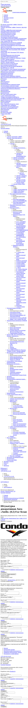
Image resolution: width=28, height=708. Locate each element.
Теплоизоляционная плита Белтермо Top (17, 342)
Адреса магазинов (5, 4)
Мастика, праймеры (10, 105)
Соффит (8, 30)
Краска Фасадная (16, 45)
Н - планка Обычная (21, 269)
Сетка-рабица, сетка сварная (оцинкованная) (12, 70)
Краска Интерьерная (6, 45)
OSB (4, 56)
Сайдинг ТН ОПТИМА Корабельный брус (21, 155)
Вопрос (3, 594)
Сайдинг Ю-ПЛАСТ (18, 159)
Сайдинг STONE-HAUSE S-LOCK (21, 180)
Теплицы (3, 80)
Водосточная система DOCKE (9, 65)
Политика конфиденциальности (12, 651)
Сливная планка (20, 306)
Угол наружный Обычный (20, 289)
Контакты (6, 22)
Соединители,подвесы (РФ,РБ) (13, 39)
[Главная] (6, 120)
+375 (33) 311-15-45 (6, 124)
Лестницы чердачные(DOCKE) (9, 108)
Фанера (10, 56)
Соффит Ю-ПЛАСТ (18, 192)
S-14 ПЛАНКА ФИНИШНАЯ (20, 235)
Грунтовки (14, 99)
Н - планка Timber (21, 270)
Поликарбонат (4, 83)
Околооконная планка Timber (20, 275)
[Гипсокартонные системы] (21, 308)
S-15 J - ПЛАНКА (21, 221)
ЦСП (6, 56)
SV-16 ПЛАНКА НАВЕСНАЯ (20, 223)
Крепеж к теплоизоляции (16, 391)
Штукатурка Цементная (19, 414)
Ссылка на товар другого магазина (10, 612)
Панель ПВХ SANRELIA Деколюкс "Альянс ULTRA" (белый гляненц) (12, 61)
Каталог (6, 16)
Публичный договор (9, 649)
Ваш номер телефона (7, 566)
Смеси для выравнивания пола (18, 426)
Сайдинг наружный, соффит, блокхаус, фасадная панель (14, 137)
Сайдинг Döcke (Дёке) (19, 184)
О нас (5, 20)
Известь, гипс (13, 400)
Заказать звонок (5, 7)
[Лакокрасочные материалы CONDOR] (7, 322)
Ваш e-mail (4, 611)
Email (2, 568)
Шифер (3, 74)
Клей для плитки (17, 419)
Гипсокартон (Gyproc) (16, 313)
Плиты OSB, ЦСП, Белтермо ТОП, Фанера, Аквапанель (16, 335)
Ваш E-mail (4, 600)
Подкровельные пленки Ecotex (18, 77)
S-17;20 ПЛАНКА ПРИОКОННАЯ (21, 226)
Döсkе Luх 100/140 (9, 67)
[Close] (7, 123)
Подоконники (4, 111)
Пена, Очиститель (5, 104)
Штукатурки (12, 98)
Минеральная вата (12, 87)
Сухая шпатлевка (17, 405)
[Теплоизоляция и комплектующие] (25, 379)
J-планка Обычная (21, 262)
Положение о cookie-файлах (11, 653)
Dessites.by (13, 671)
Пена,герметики (5, 102)
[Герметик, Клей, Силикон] (24, 443)
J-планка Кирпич (20, 265)
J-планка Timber (20, 263)
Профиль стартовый (21, 260)
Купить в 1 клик (5, 575)
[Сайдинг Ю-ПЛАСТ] (24, 159)
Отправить (3, 572)
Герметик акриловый (18, 447)
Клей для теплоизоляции (19, 423)
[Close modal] (11, 563)
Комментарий (4, 617)
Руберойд (7, 76)
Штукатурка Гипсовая (19, 412)
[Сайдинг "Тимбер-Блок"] (20, 167)
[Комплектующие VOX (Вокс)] (17, 216)
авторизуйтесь (11, 580)
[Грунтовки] (16, 428)
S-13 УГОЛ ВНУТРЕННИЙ (20, 240)
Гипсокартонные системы (7, 35)
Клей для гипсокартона (19, 425)
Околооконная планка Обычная (20, 272)
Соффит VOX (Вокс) (18, 191)
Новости (6, 19)
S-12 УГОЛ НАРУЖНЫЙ (20, 243)
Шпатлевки (6, 98)
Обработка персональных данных (13, 652)
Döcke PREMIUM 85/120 (16, 358)
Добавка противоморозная (8, 97)
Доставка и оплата (9, 17)
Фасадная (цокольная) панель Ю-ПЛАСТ (19, 202)
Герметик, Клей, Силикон (17, 443)
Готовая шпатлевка (18, 407)
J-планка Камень (20, 266)
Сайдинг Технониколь (19, 147)
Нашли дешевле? (11, 574)
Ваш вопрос (4, 702)
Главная (6, 15)
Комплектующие (11, 33)
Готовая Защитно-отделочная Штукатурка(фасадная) (17, 331)
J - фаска (18, 267)
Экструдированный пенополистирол (15, 388)
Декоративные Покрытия (19, 48)
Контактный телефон (7, 597)
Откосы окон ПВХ (5, 113)
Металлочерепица (5, 77)
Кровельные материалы (7, 73)
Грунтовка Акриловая (19, 432)
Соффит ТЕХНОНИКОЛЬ (20, 189)
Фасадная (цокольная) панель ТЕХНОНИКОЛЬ (20, 200)
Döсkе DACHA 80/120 (6, 66)
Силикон (15, 453)
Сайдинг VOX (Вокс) (19, 157)
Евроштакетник (5, 92)
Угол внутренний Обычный (21, 278)
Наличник (19, 305)
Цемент (19, 99)
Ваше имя (4, 564)
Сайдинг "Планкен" (22, 173)
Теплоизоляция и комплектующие (10, 85)
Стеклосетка (4, 87)
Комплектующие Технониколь (17, 212)
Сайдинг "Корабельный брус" (21, 163)
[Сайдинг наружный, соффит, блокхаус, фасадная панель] (21, 138)
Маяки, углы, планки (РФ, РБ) (18, 319)
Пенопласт (12, 88)
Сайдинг (3, 30)
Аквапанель (15, 56)
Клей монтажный (17, 454)
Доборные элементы (15, 76)
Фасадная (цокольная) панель (18, 193)
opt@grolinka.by (8, 487)
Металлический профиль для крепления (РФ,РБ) (17, 315)
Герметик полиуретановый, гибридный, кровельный (19, 450)
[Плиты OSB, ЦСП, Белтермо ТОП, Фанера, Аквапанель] (18, 336)
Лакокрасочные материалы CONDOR (11, 44)
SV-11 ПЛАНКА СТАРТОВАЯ (20, 232)
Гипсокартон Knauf (6, 37)
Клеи (17, 98)
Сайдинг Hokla (20, 182)
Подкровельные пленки (16, 369)
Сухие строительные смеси (8, 95)
